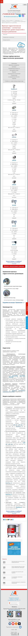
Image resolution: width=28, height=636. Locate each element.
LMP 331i (20, 425)
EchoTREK (15, 375)
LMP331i (14, 137)
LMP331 (14, 110)
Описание (5, 34)
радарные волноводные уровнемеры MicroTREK (14, 391)
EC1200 (14, 205)
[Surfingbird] (13, 519)
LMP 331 (15, 425)
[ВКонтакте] (4, 519)
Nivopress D (14, 89)
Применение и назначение (8, 37)
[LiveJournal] (10, 519)
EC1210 (14, 225)
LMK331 (14, 160)
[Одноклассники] (7, 519)
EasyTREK (22, 375)
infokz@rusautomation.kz (14, 610)
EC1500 (14, 244)
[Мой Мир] (8, 519)
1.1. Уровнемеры (16, 20)
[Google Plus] (11, 519)
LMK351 (14, 184)
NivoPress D (19, 426)
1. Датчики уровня (9, 20)
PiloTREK (11, 377)
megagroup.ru (14, 634)
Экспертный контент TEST (27, 322)
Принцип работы (6, 40)
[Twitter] (5, 519)
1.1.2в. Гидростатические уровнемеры (18, 21)
